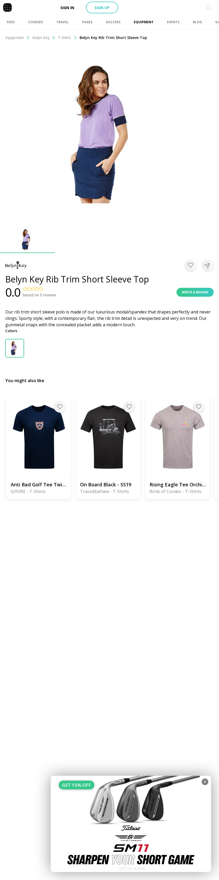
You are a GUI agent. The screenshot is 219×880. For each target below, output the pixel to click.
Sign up (102, 7)
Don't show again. (132, 868)
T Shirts (64, 37)
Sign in (67, 7)
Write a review (195, 292)
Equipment (14, 37)
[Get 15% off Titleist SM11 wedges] (131, 824)
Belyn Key (40, 37)
